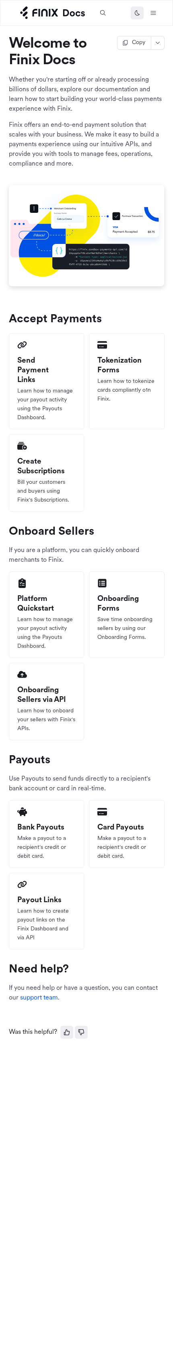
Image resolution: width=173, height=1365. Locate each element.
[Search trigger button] (103, 12)
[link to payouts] (5, 760)
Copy (138, 43)
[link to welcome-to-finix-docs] (5, 44)
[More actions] (158, 43)
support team (39, 998)
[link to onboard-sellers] (5, 532)
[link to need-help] (5, 969)
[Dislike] (81, 1032)
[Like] (66, 1032)
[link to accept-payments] (5, 319)
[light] (137, 12)
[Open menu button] (153, 12)
